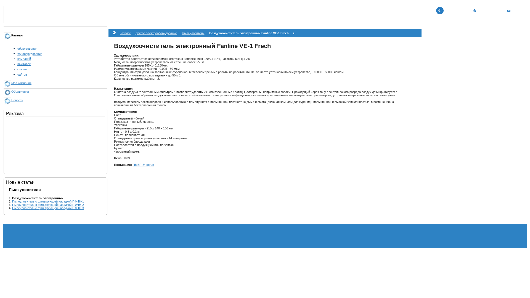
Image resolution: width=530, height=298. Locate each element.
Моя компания (21, 83)
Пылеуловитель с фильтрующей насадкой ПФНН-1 (48, 201)
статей (22, 69)
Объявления (20, 91)
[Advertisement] (33, 144)
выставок (24, 64)
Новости (17, 100)
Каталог (125, 33)
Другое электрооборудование (156, 33)
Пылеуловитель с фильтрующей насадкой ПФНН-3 (48, 208)
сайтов (22, 74)
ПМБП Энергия (143, 164)
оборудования (27, 48)
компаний (24, 58)
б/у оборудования (29, 53)
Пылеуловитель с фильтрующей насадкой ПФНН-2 (48, 204)
